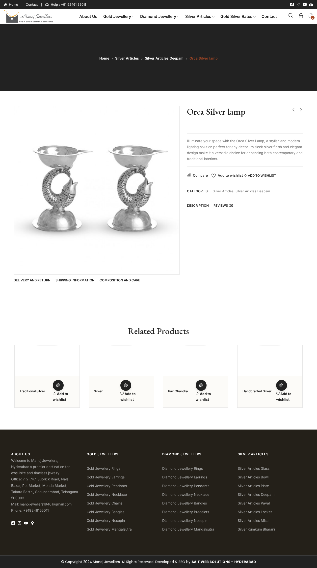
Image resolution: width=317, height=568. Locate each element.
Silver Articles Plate (253, 486)
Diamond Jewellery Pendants (185, 486)
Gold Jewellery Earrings (106, 477)
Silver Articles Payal (254, 503)
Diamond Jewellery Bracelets (185, 512)
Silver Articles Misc (253, 520)
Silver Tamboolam (103, 393)
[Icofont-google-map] (32, 523)
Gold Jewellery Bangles (105, 512)
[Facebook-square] (292, 4)
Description (198, 205)
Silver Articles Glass (253, 468)
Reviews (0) (223, 205)
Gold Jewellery (117, 16)
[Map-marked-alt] (311, 4)
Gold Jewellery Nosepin (106, 520)
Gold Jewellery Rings (103, 468)
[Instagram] (298, 4)
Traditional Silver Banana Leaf (32, 393)
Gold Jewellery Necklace (107, 494)
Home (104, 58)
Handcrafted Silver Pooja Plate (256, 393)
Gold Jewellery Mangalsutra (109, 529)
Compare (200, 175)
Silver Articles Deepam (164, 58)
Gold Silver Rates (236, 16)
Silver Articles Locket (255, 512)
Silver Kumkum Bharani (256, 529)
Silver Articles (198, 16)
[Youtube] (305, 4)
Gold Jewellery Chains (104, 503)
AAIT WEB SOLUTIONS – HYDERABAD (223, 561)
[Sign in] (300, 16)
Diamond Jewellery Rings (182, 468)
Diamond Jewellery (158, 16)
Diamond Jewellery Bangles (184, 503)
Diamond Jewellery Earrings (184, 477)
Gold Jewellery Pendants (107, 486)
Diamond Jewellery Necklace (185, 494)
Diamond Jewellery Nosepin (184, 520)
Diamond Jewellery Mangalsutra (188, 529)
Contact (269, 16)
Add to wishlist (230, 175)
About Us (88, 16)
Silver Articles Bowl (253, 477)
